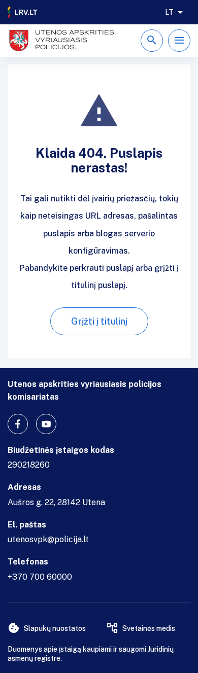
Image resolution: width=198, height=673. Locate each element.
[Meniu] (179, 40)
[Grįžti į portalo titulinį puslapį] (23, 12)
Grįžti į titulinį (99, 321)
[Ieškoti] (152, 40)
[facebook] (18, 424)
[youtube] (46, 424)
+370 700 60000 (40, 577)
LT (169, 12)
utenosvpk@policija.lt (48, 539)
